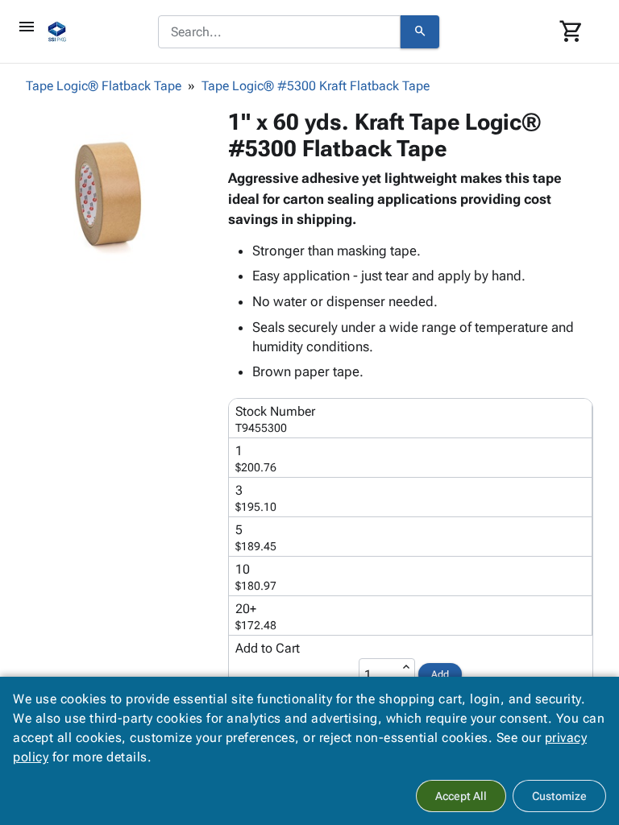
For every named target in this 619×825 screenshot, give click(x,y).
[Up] (406, 667)
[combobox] (279, 32)
